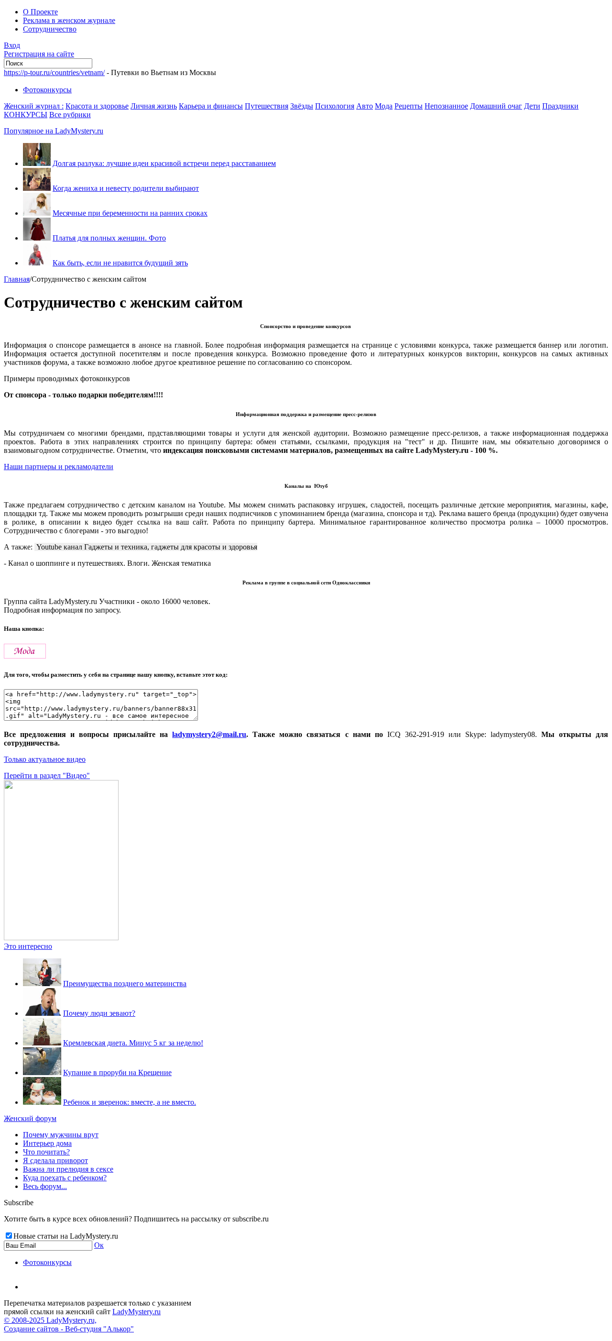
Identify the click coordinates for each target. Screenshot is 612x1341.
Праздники (560, 106)
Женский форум (30, 1118)
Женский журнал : (34, 106)
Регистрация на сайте (39, 54)
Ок (99, 1245)
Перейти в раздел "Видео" (47, 775)
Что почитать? (46, 1152)
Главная (17, 279)
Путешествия (266, 106)
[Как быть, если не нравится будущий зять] (37, 263)
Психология (334, 106)
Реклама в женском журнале (69, 20)
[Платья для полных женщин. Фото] (37, 238)
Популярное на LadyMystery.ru (53, 131)
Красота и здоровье (97, 106)
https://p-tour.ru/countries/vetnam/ (54, 72)
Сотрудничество (49, 29)
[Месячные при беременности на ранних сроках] (37, 213)
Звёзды (301, 106)
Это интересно (28, 946)
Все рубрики (70, 114)
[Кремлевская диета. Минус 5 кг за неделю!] (42, 1043)
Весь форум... (45, 1186)
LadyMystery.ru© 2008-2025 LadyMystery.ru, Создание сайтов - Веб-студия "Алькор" (82, 1320)
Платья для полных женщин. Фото (109, 238)
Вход (12, 45)
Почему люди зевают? (99, 1013)
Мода (384, 106)
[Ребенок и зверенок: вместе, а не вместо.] (42, 1102)
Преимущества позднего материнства (124, 983)
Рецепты (408, 106)
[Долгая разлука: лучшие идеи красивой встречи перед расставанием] (37, 163)
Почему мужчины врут (60, 1135)
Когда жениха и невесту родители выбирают (126, 188)
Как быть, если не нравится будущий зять (120, 263)
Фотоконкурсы (47, 90)
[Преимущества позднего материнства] (42, 983)
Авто (364, 106)
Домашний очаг (496, 106)
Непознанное (446, 106)
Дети (532, 106)
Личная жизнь (154, 106)
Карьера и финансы (211, 106)
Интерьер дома (47, 1143)
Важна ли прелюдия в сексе (68, 1169)
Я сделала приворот (55, 1160)
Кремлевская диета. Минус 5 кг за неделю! (133, 1043)
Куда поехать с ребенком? (65, 1178)
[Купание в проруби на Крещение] (42, 1072)
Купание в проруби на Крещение (117, 1072)
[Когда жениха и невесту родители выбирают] (37, 188)
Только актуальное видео (45, 759)
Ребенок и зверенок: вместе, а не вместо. (129, 1102)
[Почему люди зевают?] (42, 1013)
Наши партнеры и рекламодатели (58, 466)
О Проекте (40, 12)
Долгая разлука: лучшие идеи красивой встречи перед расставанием (164, 163)
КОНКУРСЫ (25, 114)
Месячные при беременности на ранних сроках (130, 213)
